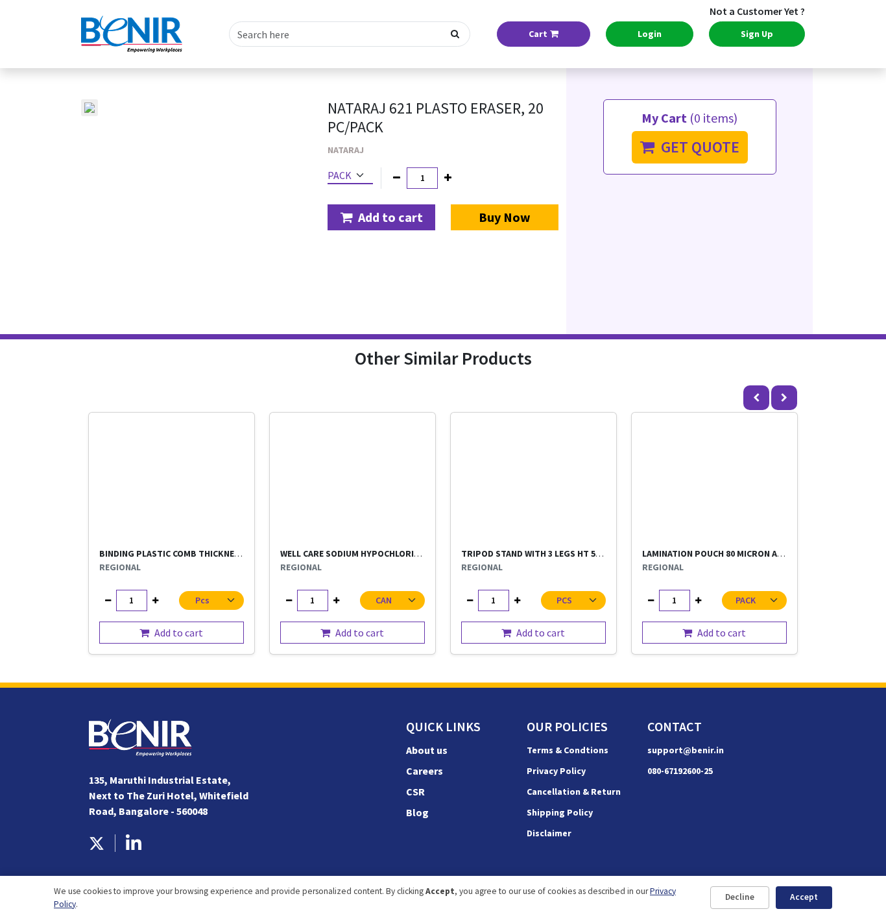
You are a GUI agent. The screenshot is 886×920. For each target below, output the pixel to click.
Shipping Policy (560, 812)
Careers (424, 770)
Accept (804, 896)
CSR (415, 791)
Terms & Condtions (567, 750)
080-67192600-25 (680, 771)
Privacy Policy (556, 771)
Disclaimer (549, 833)
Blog (417, 812)
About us (427, 750)
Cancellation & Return (574, 791)
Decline (739, 896)
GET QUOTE (696, 147)
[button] (381, 217)
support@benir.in (685, 750)
